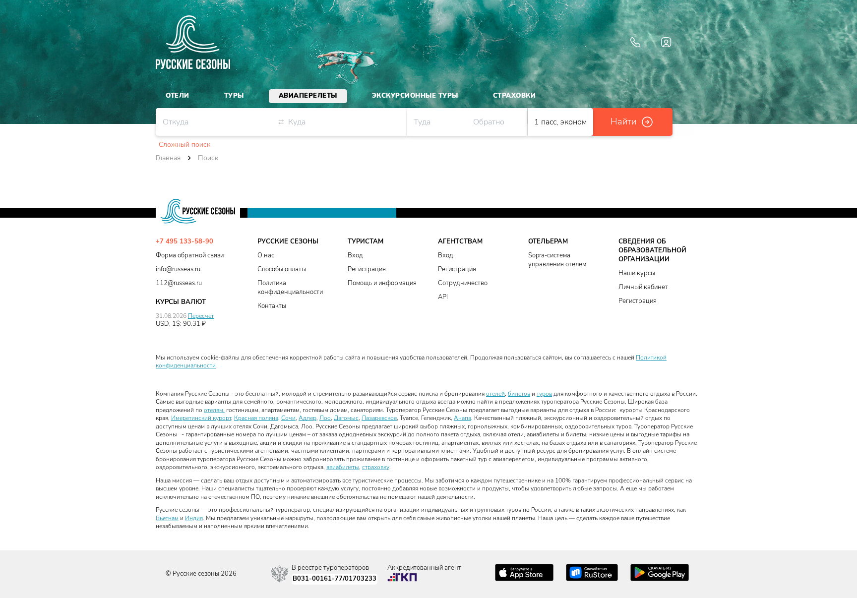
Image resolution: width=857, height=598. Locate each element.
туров (544, 394)
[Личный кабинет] (666, 42)
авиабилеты (342, 467)
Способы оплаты (281, 269)
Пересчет (201, 316)
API (443, 297)
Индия (194, 518)
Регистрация (367, 269)
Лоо (325, 418)
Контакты (271, 306)
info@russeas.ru (178, 269)
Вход (355, 255)
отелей (495, 394)
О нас (265, 255)
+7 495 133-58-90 (184, 242)
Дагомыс (346, 418)
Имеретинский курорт (201, 418)
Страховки (514, 95)
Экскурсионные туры (415, 95)
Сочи (288, 418)
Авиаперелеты (308, 95)
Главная (168, 158)
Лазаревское (379, 418)
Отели (177, 95)
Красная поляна (256, 418)
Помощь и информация (382, 283)
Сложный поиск (184, 144)
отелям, (214, 410)
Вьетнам (167, 518)
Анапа (462, 418)
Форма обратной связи (190, 255)
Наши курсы (636, 273)
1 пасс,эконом (560, 122)
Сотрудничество (463, 283)
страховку (375, 467)
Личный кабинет (643, 287)
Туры (234, 95)
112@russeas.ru (179, 283)
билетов (519, 394)
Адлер (307, 418)
